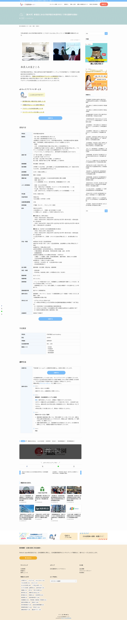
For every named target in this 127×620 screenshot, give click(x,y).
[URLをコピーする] (73, 466)
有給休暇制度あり (61, 441)
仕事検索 (23, 569)
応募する (56, 373)
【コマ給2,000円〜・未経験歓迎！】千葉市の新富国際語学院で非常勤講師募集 (96, 189)
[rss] (105, 1)
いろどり (31, 580)
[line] (101, 1)
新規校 (31, 595)
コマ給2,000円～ (37, 585)
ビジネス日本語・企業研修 (27, 587)
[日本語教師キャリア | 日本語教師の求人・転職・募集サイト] (27, 4)
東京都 (23, 18)
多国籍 (24, 590)
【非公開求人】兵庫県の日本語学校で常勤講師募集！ (96, 106)
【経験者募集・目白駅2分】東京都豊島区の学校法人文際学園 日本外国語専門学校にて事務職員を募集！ (96, 178)
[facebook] (95, 1)
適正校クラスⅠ (36, 609)
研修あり (35, 602)
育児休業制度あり (70, 441)
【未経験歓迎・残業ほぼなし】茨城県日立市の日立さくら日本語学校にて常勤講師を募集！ (96, 132)
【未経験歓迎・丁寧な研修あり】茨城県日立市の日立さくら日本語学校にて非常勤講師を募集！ (96, 126)
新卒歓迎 (24, 595)
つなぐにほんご (39, 580)
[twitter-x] (97, 1)
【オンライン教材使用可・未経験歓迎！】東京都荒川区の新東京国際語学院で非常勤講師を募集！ (96, 150)
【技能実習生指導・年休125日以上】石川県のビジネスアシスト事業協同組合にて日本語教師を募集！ (96, 120)
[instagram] (99, 1)
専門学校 (24, 592)
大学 (30, 590)
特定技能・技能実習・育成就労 (38, 600)
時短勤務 (24, 597)
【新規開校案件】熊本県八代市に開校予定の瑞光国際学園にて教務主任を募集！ (96, 115)
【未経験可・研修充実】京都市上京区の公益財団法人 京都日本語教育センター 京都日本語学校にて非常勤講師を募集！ (96, 138)
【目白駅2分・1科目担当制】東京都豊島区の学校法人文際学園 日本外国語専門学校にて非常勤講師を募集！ (96, 172)
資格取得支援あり (26, 607)
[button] (26, 466)
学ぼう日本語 (38, 590)
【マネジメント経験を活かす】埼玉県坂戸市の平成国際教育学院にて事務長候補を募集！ (96, 161)
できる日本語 (25, 583)
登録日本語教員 (25, 602)
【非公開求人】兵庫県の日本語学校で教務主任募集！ (96, 110)
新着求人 (23, 571)
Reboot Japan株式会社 (66, 618)
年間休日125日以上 (32, 441)
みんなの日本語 (41, 441)
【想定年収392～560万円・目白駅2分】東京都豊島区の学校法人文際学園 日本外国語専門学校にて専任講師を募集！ (96, 184)
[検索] (107, 1)
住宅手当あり (40, 587)
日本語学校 (48, 441)
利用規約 (81, 572)
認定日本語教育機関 (38, 604)
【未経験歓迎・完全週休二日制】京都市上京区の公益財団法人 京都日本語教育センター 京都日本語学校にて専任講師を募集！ (96, 144)
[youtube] (103, 1)
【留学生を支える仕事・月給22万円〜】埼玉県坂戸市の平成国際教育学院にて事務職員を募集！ (96, 166)
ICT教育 (24, 580)
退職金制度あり (25, 609)
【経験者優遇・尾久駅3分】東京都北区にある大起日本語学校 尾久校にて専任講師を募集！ (96, 156)
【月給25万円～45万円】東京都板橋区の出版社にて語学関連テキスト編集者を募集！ (96, 194)
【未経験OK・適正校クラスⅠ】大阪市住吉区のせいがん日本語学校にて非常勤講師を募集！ (96, 199)
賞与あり (54, 441)
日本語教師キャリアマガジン (58, 569)
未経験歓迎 (25, 600)
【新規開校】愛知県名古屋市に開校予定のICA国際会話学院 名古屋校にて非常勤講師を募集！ (96, 101)
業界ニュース (24, 572)
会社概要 (81, 569)
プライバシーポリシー (45, 383)
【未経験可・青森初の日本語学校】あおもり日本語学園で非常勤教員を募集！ (96, 204)
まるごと (34, 583)
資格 (36, 400)
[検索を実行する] (106, 33)
